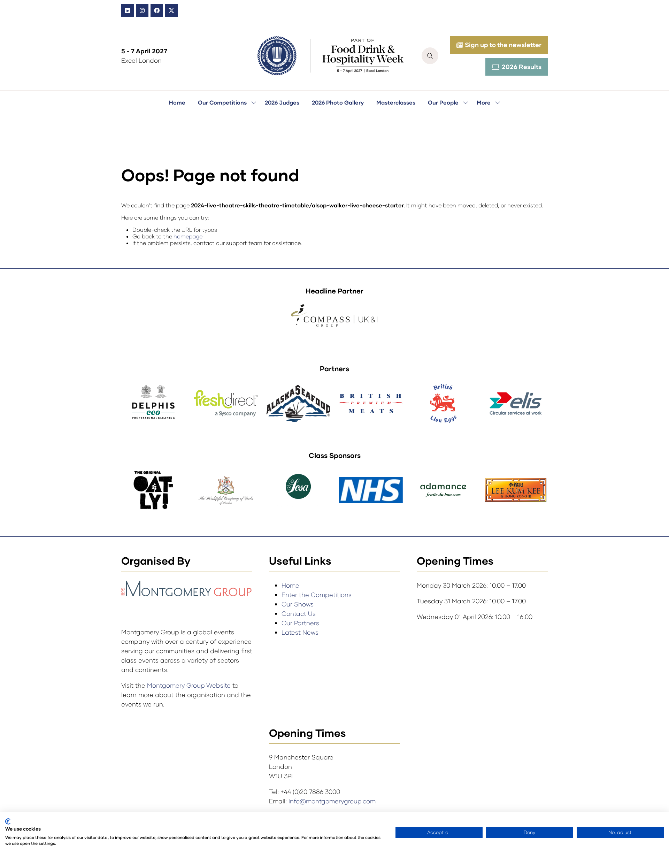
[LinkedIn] (127, 10)
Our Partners (300, 623)
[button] (430, 55)
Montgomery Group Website (189, 685)
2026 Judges (282, 102)
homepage (188, 236)
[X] (171, 10)
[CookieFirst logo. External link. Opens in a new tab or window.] (7, 821)
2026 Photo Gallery (338, 102)
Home (177, 102)
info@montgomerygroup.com (332, 801)
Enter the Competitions (317, 594)
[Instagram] (142, 10)
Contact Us (299, 613)
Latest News (300, 632)
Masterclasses (395, 102)
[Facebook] (157, 10)
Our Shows (298, 604)
